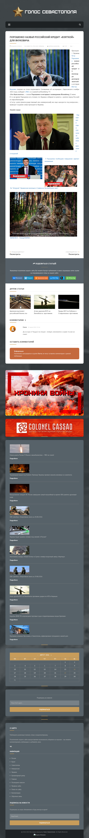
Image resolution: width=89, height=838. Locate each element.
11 (25, 669)
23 (74, 673)
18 (25, 673)
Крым (13, 762)
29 (65, 676)
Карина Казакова (53, 46)
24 (15, 676)
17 (15, 673)
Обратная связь (17, 796)
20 (45, 673)
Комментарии (16, 793)
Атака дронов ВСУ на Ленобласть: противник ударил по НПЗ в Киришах (44, 313)
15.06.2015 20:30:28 (16, 46)
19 (35, 673)
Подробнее (14, 458)
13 (45, 669)
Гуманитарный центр (18, 776)
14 (55, 669)
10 (15, 669)
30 (74, 676)
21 (55, 673)
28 (55, 676)
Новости (29, 46)
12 (35, 669)
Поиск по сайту (16, 789)
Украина (41, 46)
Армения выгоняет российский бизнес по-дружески (19, 313)
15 (65, 669)
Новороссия (16, 769)
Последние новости (18, 782)
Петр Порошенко (75, 58)
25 (25, 676)
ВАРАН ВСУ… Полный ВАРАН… (20, 238)
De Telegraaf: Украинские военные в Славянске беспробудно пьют (34, 188)
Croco (25, 327)
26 (35, 676)
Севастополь (16, 765)
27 (45, 676)
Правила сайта (16, 786)
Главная (14, 779)
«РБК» (27, 92)
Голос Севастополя (49, 832)
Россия (35, 46)
